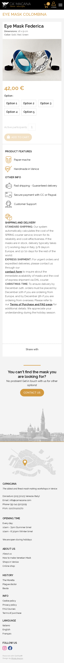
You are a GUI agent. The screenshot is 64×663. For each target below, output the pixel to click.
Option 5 (28, 111)
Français (7, 633)
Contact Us (32, 392)
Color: (7, 34)
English (6, 629)
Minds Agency (17, 658)
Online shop (9, 566)
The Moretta (9, 580)
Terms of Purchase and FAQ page (31, 304)
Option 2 (28, 103)
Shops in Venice (11, 562)
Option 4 (12, 111)
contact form (13, 271)
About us (7, 553)
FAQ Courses (9, 609)
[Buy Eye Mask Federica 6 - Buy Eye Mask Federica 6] (32, 59)
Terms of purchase (12, 613)
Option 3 (45, 103)
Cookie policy (9, 600)
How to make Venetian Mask (17, 558)
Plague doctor (10, 584)
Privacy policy (10, 605)
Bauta (6, 588)
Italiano (6, 625)
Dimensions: (10, 31)
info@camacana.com (20, 500)
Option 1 (11, 103)
